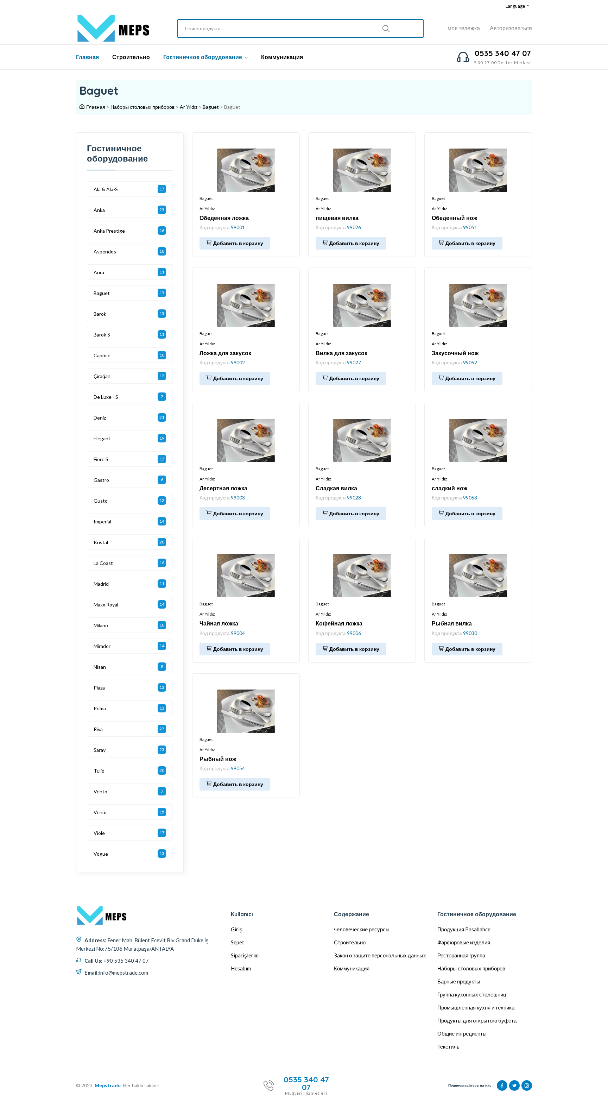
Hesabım (241, 968)
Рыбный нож (218, 758)
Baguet (211, 107)
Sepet (237, 942)
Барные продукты (458, 981)
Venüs (101, 812)
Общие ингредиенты (462, 1033)
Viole (99, 833)
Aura (99, 272)
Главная (87, 57)
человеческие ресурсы (362, 929)
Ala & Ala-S (106, 189)
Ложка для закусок (225, 353)
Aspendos (105, 251)
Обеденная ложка (224, 217)
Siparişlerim (245, 955)
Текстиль (448, 1046)
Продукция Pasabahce (463, 929)
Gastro (101, 480)
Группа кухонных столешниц (471, 994)
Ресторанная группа (461, 955)
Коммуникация (282, 57)
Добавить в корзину (238, 243)
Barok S (102, 335)
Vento (100, 791)
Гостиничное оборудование (203, 57)
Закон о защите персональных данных (380, 955)
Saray (100, 750)
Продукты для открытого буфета (477, 1020)
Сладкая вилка (336, 488)
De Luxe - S (106, 397)
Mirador (102, 646)
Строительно (131, 57)
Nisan (100, 667)
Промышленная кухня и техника (475, 1007)
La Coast (103, 563)
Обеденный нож (454, 217)
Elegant (102, 438)
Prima (100, 708)
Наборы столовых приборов (142, 107)
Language (516, 6)
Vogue (101, 854)
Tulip (99, 771)
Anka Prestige (109, 231)
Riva (98, 729)
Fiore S (101, 459)
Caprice (102, 355)
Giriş (236, 929)
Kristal (101, 542)
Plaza (99, 688)
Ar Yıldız (188, 107)
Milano (101, 625)
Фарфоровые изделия (463, 942)
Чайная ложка (219, 623)
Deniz (100, 418)
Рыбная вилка (452, 623)
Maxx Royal (106, 605)
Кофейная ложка (339, 623)
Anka (99, 210)
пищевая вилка (337, 217)
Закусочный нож (455, 353)
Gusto (101, 501)
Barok (100, 314)
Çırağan (102, 376)
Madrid (101, 584)
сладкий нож (449, 488)
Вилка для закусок (341, 353)
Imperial (102, 521)
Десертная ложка (223, 488)
